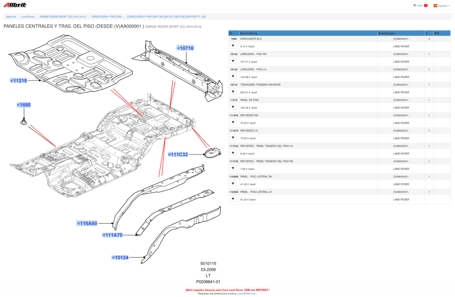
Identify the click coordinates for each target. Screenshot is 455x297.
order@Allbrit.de (246, 293)
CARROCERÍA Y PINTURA (106, 16)
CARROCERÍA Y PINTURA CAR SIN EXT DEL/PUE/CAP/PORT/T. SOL (167, 16)
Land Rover (28, 16)
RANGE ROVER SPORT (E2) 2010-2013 (63, 16)
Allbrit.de (11, 16)
